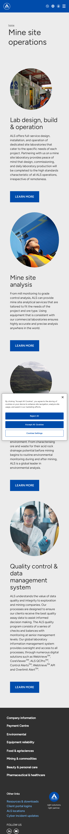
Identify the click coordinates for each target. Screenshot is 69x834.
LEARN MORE (24, 196)
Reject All (34, 416)
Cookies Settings (34, 433)
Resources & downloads (23, 801)
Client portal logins (19, 806)
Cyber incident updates (23, 816)
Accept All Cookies (34, 424)
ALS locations (16, 811)
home (11, 25)
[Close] (62, 397)
